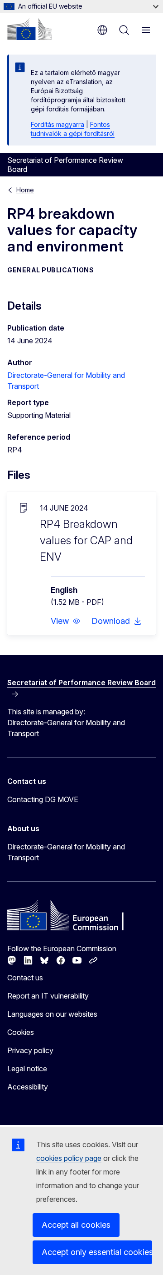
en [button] (102, 30)
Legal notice (27, 1068)
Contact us (25, 977)
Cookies (20, 1032)
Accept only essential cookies (97, 1252)
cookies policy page (68, 1158)
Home (25, 190)
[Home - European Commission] (29, 29)
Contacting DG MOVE (42, 799)
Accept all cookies (76, 1225)
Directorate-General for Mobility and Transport (66, 852)
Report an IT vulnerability (48, 995)
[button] (66, 621)
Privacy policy (30, 1050)
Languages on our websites (52, 1014)
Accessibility (27, 1086)
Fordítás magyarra (57, 124)
